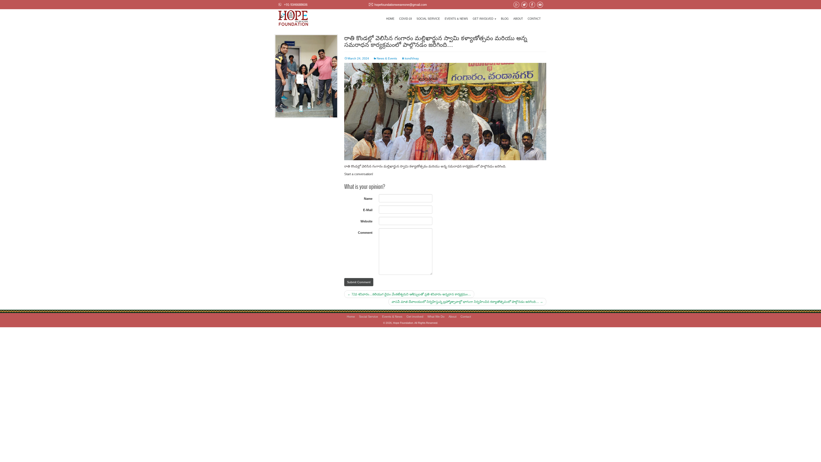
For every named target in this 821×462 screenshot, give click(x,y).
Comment (365, 232)
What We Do (435, 316)
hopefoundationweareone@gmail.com (400, 4)
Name (368, 198)
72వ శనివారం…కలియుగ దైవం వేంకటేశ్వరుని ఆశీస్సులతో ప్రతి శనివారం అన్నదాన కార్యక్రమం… (409, 294)
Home (390, 18)
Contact (534, 18)
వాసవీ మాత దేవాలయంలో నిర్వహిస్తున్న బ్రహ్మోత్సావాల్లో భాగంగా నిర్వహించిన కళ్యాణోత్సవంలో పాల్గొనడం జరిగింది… (467, 302)
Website (366, 221)
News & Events (387, 58)
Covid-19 (405, 18)
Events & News (456, 18)
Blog (505, 18)
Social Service (428, 18)
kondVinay (412, 58)
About (518, 18)
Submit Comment (359, 282)
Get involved (483, 18)
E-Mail (367, 210)
